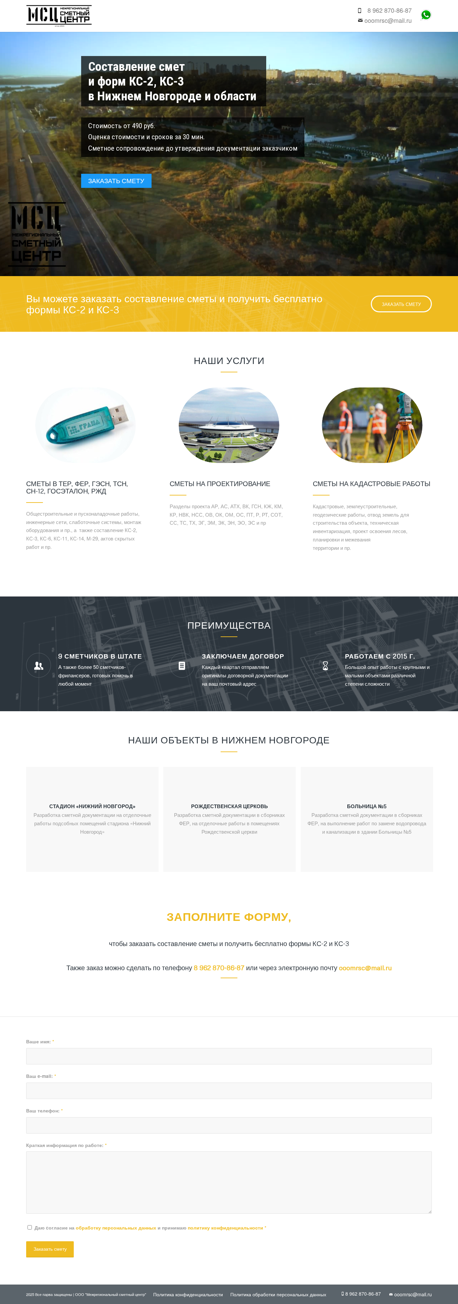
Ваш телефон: (44, 1110)
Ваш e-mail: (41, 1076)
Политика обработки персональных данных (278, 1294)
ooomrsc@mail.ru (388, 20)
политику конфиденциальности (225, 1227)
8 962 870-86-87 (389, 10)
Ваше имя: (40, 1041)
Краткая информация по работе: (66, 1145)
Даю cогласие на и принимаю (150, 1227)
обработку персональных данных (116, 1227)
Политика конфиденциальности (188, 1294)
